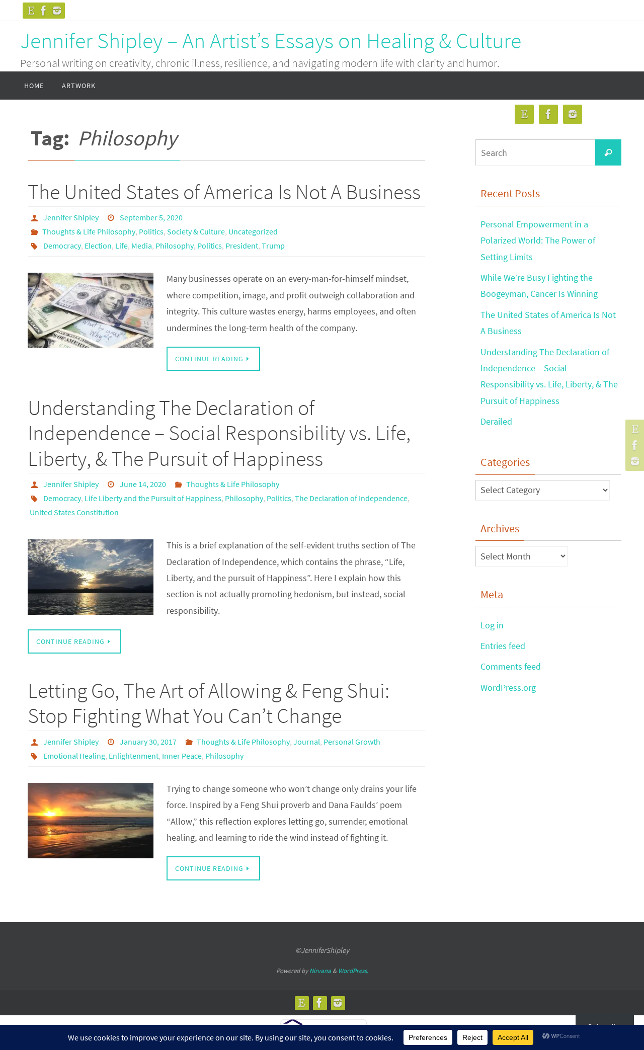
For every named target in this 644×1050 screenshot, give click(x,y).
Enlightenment (133, 756)
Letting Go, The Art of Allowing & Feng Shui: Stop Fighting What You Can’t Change (208, 703)
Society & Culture (196, 231)
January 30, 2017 (148, 742)
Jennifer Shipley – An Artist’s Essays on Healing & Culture (270, 40)
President (241, 245)
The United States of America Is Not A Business (224, 192)
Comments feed (510, 666)
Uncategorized (253, 231)
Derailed (496, 421)
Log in (492, 625)
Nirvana (320, 970)
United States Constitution (74, 512)
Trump (273, 245)
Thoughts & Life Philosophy (88, 231)
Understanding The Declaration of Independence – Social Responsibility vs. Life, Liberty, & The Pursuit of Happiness (219, 432)
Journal (306, 742)
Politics (151, 231)
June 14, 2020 (143, 484)
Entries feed (502, 646)
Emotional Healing (74, 756)
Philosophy (174, 245)
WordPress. (353, 970)
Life (121, 245)
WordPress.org (508, 687)
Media (141, 245)
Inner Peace (182, 756)
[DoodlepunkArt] (31, 11)
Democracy (62, 245)
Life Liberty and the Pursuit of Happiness (153, 498)
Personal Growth (352, 742)
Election (98, 245)
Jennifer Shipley (71, 217)
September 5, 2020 (151, 217)
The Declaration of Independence (351, 498)
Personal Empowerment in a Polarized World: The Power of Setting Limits (537, 240)
